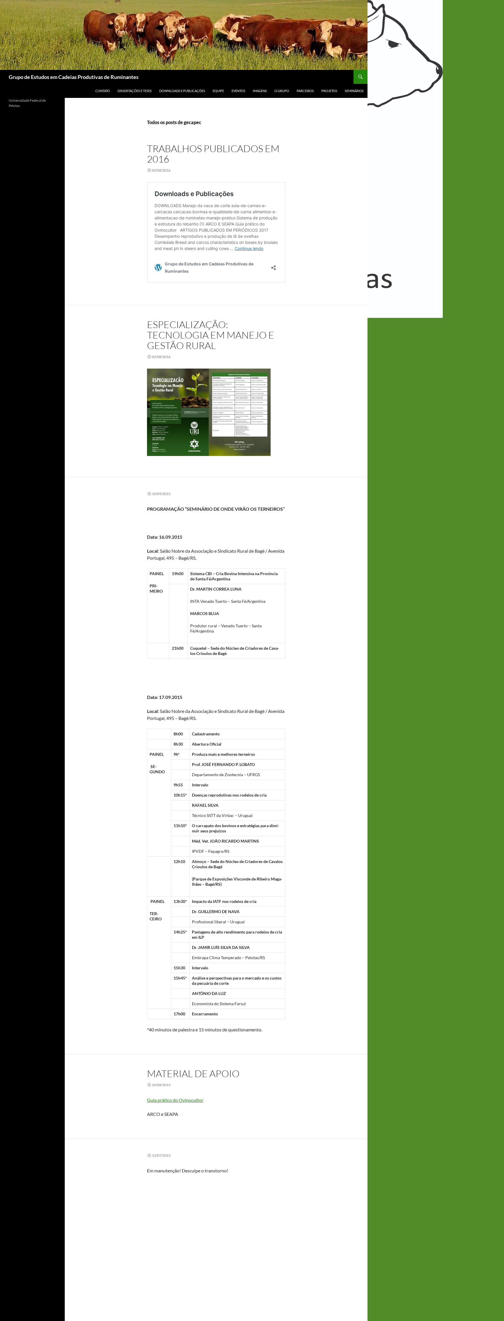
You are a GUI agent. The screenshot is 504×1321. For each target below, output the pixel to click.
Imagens (260, 91)
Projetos (329, 91)
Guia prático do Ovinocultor (175, 1100)
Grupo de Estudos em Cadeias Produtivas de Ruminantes (74, 77)
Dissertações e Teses (135, 91)
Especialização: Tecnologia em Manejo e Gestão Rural (210, 334)
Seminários (354, 91)
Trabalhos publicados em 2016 (213, 153)
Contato (102, 91)
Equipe (218, 91)
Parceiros (305, 91)
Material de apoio (193, 1073)
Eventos (238, 91)
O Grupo (281, 91)
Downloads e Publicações (182, 91)
